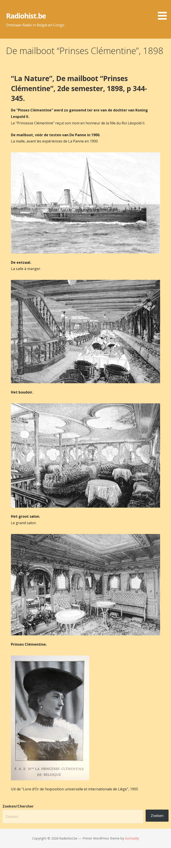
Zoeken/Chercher (18, 806)
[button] (164, 10)
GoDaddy (132, 838)
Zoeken (157, 815)
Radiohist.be (26, 16)
